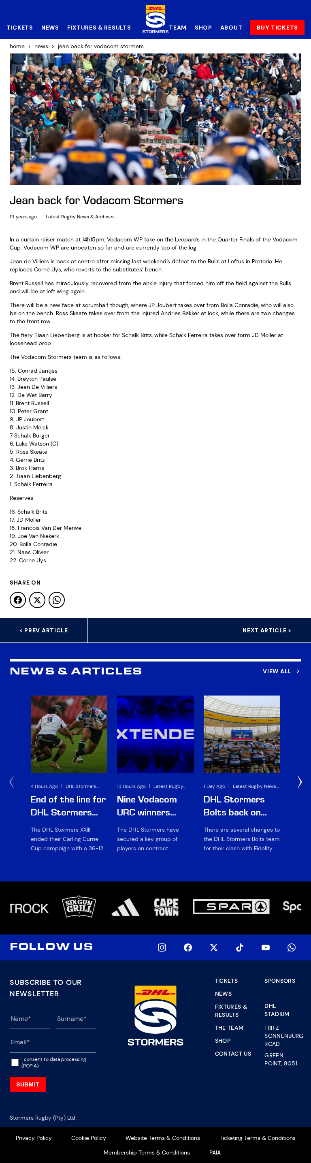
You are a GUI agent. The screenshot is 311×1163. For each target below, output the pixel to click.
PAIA (215, 1152)
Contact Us (233, 1053)
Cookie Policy (88, 1138)
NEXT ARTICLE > (267, 630)
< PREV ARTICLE (43, 630)
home (17, 46)
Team (178, 27)
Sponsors (279, 980)
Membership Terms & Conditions (147, 1152)
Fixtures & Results (99, 27)
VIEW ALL (277, 671)
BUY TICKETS (277, 27)
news (41, 46)
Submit (28, 1084)
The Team (229, 1027)
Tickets (19, 27)
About (231, 27)
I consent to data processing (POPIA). (53, 1062)
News (50, 27)
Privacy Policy (34, 1138)
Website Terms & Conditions (163, 1138)
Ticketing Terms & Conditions (257, 1138)
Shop (203, 27)
